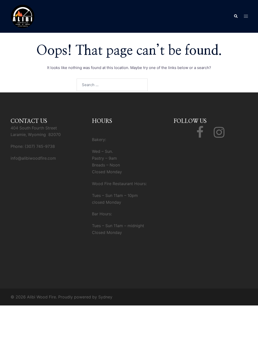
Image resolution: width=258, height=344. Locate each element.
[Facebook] (200, 135)
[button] (236, 16)
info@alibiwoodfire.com (33, 158)
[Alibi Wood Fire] (22, 16)
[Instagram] (219, 135)
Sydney (105, 296)
